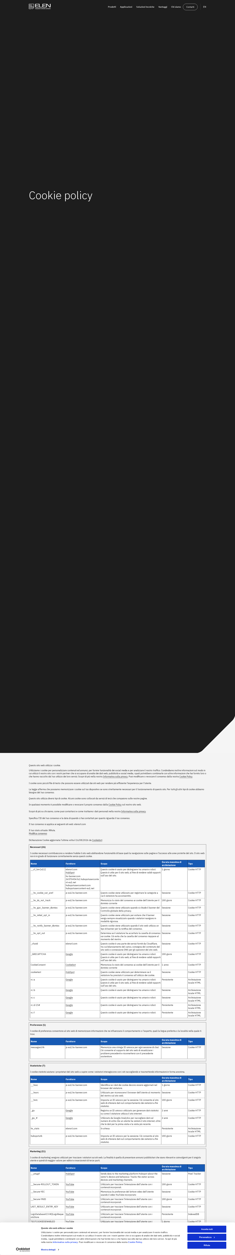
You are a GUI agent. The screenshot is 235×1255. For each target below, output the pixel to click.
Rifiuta (207, 1245)
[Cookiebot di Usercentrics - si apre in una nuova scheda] (23, 1250)
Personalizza (205, 1237)
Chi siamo (176, 6)
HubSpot (70, 872)
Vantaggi (162, 6)
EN (204, 6)
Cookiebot (97, 840)
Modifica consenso (38, 833)
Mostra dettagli (48, 1249)
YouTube (70, 1184)
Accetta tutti (207, 1229)
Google (69, 954)
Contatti (190, 7)
